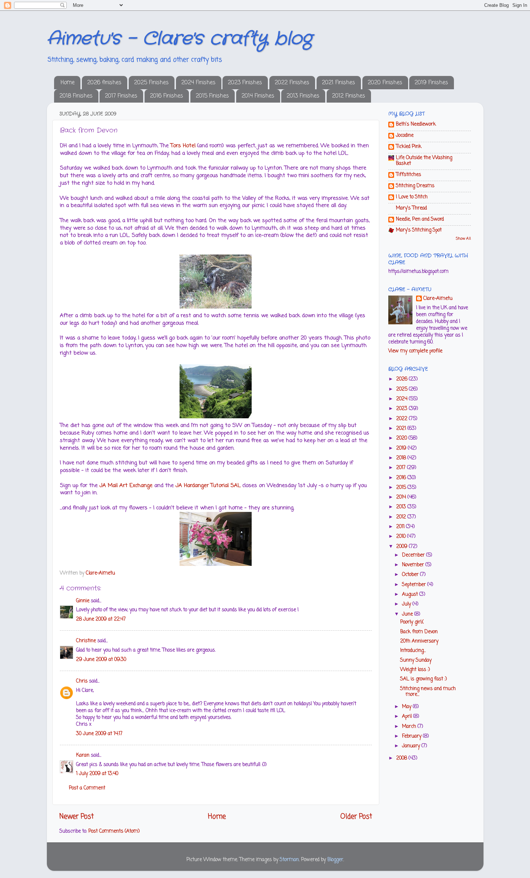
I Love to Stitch (412, 197)
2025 (402, 389)
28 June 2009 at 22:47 (101, 619)
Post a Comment (87, 788)
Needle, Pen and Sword (420, 219)
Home (68, 83)
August (410, 594)
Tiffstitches (408, 175)
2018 (401, 458)
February (412, 736)
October (411, 574)
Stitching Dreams (415, 186)
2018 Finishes (76, 96)
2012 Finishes (348, 96)
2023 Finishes (245, 83)
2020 (402, 438)
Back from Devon (419, 632)
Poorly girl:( (412, 622)
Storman (289, 860)
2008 (402, 758)
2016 (401, 478)
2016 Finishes (166, 96)
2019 (402, 448)
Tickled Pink (408, 146)
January (411, 746)
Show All (463, 239)
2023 (402, 409)
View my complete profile (415, 351)
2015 (401, 487)
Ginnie (82, 601)
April (407, 716)
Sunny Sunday (416, 660)
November (413, 565)
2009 (402, 546)
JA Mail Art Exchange (126, 486)
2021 (401, 428)
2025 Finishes (151, 83)
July (407, 604)
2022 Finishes (292, 83)
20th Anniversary (419, 641)
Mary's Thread (411, 208)
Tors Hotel (183, 146)
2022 (402, 419)
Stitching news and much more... (428, 691)
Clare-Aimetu (437, 299)
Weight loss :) (415, 670)
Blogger (335, 860)
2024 (402, 399)
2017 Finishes (121, 96)
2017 (401, 468)
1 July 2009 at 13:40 (97, 774)
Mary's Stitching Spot (419, 230)
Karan (82, 755)
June (408, 614)
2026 (402, 379)
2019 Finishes (431, 83)
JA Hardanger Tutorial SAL (209, 486)
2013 (401, 507)
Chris (82, 681)
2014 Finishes (258, 96)
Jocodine (405, 135)
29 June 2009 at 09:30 (101, 659)
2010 (401, 536)
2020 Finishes (385, 83)
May (407, 707)
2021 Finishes (338, 83)
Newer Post (76, 817)
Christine (86, 641)
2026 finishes (104, 83)
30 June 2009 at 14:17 (99, 734)
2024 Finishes (198, 83)
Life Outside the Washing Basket (424, 160)
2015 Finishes (212, 96)
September (414, 585)
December (414, 555)
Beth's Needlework (416, 124)
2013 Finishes (303, 96)
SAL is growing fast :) (423, 679)
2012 (401, 517)
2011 (401, 527)
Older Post (356, 817)
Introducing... (413, 650)
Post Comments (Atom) (114, 831)
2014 (401, 497)
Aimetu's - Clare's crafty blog (179, 39)
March (410, 726)
